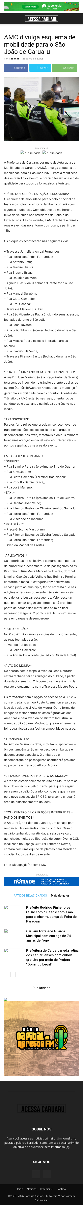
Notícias (31, 1189)
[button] (6, 18)
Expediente (46, 1189)
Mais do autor (60, 895)
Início (20, 1189)
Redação (14, 58)
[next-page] (13, 974)
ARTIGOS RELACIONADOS (30, 895)
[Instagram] (47, 1174)
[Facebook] (36, 1174)
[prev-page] (6, 974)
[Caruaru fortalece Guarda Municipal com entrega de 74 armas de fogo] (14, 936)
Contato (61, 1189)
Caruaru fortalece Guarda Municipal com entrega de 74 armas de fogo (48, 935)
